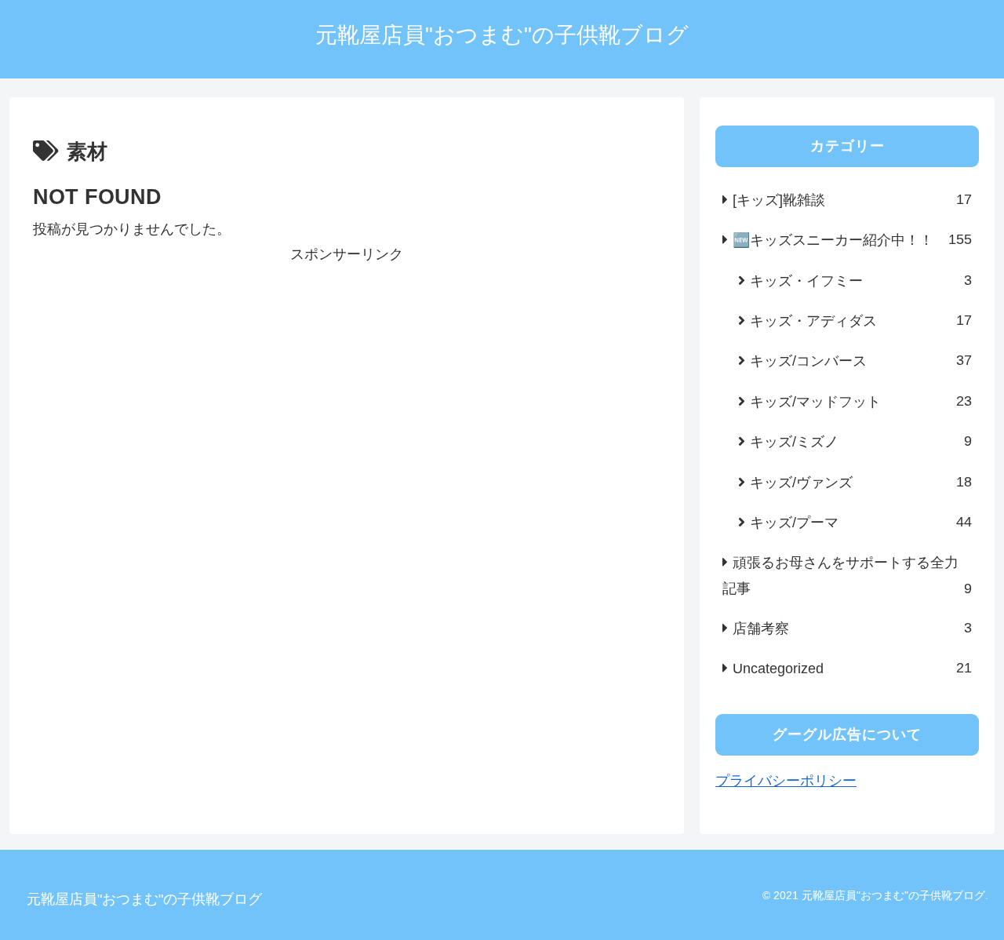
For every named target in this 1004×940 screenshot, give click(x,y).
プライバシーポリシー (786, 781)
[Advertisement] (346, 377)
